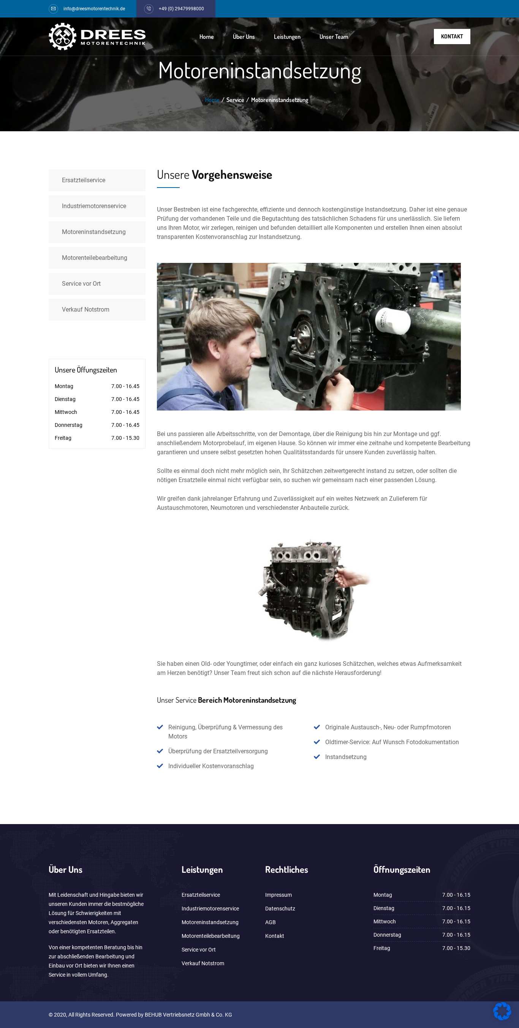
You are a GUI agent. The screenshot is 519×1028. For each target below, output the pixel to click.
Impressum (278, 895)
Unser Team (334, 36)
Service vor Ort (81, 283)
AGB (270, 922)
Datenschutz (280, 908)
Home (206, 36)
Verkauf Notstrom (85, 309)
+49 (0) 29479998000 (181, 8)
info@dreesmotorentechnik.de (94, 8)
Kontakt (452, 36)
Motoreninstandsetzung (94, 232)
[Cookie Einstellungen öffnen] (502, 1018)
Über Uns (244, 36)
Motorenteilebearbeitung (94, 257)
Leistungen (287, 36)
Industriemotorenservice (94, 206)
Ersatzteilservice (83, 180)
